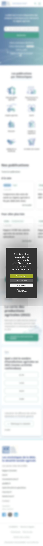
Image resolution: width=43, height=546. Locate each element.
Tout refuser (21, 280)
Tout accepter (21, 276)
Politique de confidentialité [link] (21, 291)
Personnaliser (21, 285)
